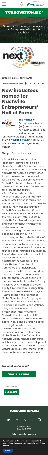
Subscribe (11, 392)
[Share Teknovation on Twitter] (31, 83)
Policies (6, 445)
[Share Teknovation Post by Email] (38, 83)
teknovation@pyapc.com (24, 434)
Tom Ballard (26, 78)
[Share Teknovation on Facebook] (34, 83)
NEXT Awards (21, 140)
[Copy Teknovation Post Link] (43, 83)
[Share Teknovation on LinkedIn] (26, 83)
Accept (7, 451)
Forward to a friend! (18, 373)
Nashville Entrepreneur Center (31, 121)
